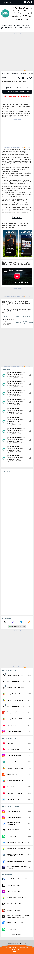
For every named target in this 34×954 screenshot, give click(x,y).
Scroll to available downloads (18, 92)
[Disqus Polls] (17, 496)
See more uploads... (17, 465)
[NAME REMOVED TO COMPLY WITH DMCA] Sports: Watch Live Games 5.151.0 (16, 448)
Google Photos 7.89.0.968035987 (17, 848)
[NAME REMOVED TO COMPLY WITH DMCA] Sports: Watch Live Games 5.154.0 (16, 419)
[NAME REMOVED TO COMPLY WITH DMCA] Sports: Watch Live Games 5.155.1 (16, 392)
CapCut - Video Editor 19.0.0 (15, 688)
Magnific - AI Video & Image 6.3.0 (17, 904)
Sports (4, 78)
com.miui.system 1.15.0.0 (14, 762)
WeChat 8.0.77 (11, 929)
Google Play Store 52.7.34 (15, 700)
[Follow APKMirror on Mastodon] (13, 622)
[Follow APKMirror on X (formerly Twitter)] (5, 622)
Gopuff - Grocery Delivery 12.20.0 (17, 879)
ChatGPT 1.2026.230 (13, 830)
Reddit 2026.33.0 (12, 774)
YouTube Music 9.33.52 (14, 749)
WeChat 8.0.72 (11, 836)
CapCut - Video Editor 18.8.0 (15, 675)
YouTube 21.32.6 (12, 787)
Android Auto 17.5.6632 (14, 799)
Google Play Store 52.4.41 (15, 694)
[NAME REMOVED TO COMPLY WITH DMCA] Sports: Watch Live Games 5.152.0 (16, 439)
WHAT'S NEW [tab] (5, 73)
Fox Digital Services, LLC (21, 19)
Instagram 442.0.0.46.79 (14, 755)
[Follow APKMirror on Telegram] (21, 622)
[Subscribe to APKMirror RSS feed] (29, 622)
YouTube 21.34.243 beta (14, 793)
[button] (19, 78)
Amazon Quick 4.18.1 (13, 891)
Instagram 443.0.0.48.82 (14, 817)
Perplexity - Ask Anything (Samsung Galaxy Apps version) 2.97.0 (18, 916)
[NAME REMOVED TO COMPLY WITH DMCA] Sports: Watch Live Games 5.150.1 (16, 457)
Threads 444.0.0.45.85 (13, 885)
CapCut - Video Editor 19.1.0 (15, 681)
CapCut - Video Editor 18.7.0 (15, 706)
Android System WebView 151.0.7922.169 (15, 855)
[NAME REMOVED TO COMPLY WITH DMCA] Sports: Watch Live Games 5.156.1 (16, 374)
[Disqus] (17, 543)
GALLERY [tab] (23, 73)
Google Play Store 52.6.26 (15, 719)
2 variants (12, 423)
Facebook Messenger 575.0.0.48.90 (13, 823)
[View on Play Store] (23, 78)
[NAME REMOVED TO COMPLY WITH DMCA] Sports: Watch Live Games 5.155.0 (16, 401)
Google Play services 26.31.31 (16, 781)
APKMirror (7, 2)
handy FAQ (8, 311)
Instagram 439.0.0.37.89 (14, 731)
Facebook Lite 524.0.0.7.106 (15, 861)
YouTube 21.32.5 (12, 725)
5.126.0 (7, 319)
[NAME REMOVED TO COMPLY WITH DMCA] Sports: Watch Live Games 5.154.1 (16, 410)
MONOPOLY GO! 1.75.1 (14, 910)
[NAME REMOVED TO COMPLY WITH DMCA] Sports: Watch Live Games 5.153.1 (16, 430)
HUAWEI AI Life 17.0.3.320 (15, 923)
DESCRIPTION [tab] (15, 73)
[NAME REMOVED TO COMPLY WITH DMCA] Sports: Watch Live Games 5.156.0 (16, 383)
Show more (16, 217)
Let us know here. (21, 943)
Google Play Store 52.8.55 (15, 768)
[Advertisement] (17, 52)
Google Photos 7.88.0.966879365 (17, 842)
